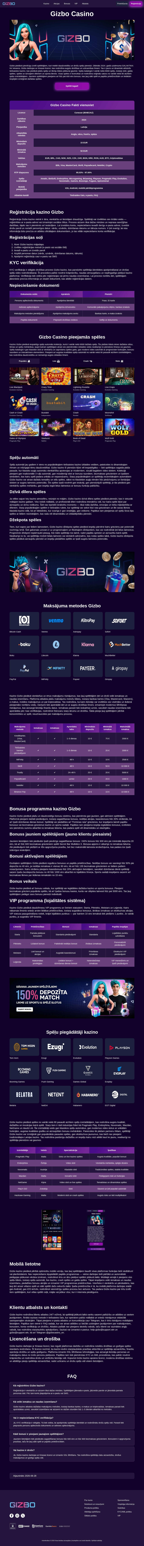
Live (54, 361)
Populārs (23, 361)
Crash (86, 361)
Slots (118, 361)
